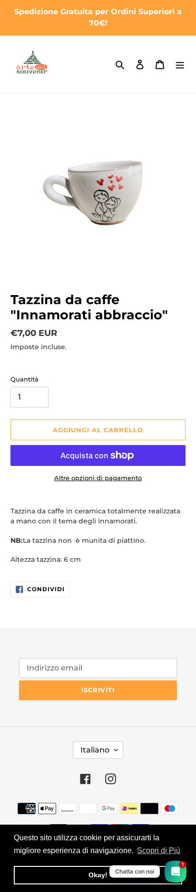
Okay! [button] (98, 875)
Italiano (94, 749)
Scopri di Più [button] (158, 850)
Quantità (24, 379)
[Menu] (180, 64)
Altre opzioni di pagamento (98, 478)
